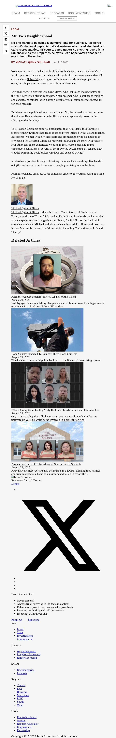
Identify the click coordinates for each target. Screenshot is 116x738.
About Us (16, 619)
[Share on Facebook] (6, 28)
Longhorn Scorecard (28, 654)
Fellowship (23, 730)
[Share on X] (6, 33)
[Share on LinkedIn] (6, 39)
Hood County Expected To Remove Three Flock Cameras (44, 353)
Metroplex (23, 695)
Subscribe (66, 18)
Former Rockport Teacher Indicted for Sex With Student (43, 296)
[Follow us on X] (61, 578)
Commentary (24, 638)
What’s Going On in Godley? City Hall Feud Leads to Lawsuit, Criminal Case (56, 409)
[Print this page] (6, 51)
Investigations (25, 635)
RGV (20, 698)
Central (21, 685)
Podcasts (57, 13)
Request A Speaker (27, 723)
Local (15, 29)
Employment (24, 726)
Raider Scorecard (27, 657)
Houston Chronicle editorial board (36, 128)
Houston (22, 691)
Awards (21, 720)
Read (15, 13)
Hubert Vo (32, 79)
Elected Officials (26, 717)
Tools (98, 13)
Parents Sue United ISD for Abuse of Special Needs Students (46, 464)
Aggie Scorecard (26, 651)
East (19, 688)
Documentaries (79, 13)
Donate (44, 18)
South (20, 701)
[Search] (110, 5)
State (20, 632)
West (20, 704)
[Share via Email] (6, 45)
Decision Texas (35, 13)
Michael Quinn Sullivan (33, 62)
